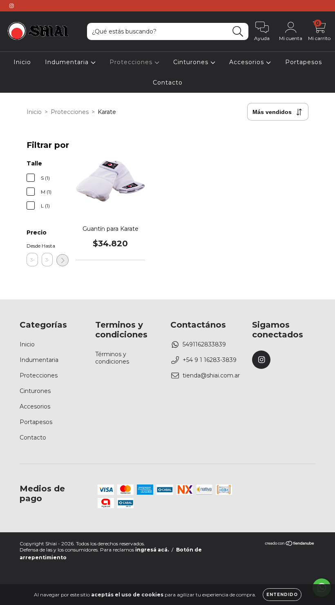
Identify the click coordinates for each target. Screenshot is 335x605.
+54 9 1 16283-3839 (210, 360)
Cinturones (191, 62)
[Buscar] (238, 31)
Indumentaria (68, 62)
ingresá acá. (152, 550)
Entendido (282, 594)
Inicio (22, 62)
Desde (32, 246)
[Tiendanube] (289, 544)
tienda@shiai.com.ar (211, 375)
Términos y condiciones (112, 357)
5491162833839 (204, 344)
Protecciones (131, 62)
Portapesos (303, 62)
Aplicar (62, 260)
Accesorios (247, 62)
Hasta (47, 246)
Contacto (168, 82)
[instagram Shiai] (11, 5)
